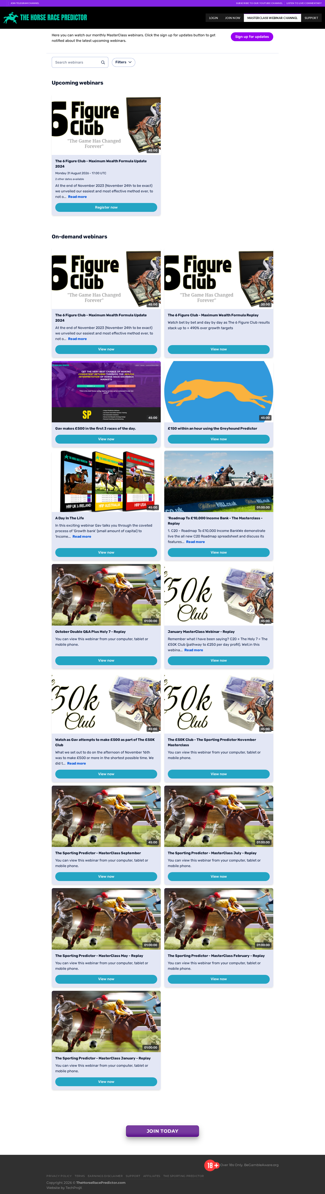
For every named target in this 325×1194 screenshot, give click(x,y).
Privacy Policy (59, 1176)
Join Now (232, 18)
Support (311, 18)
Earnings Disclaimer (105, 1176)
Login (213, 18)
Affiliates (151, 1176)
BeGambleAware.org (261, 1165)
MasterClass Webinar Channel (272, 18)
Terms (80, 1176)
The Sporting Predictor (183, 1176)
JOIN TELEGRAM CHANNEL (25, 3)
